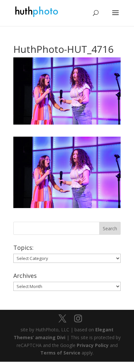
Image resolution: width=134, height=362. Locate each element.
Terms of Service (60, 353)
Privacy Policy (93, 345)
